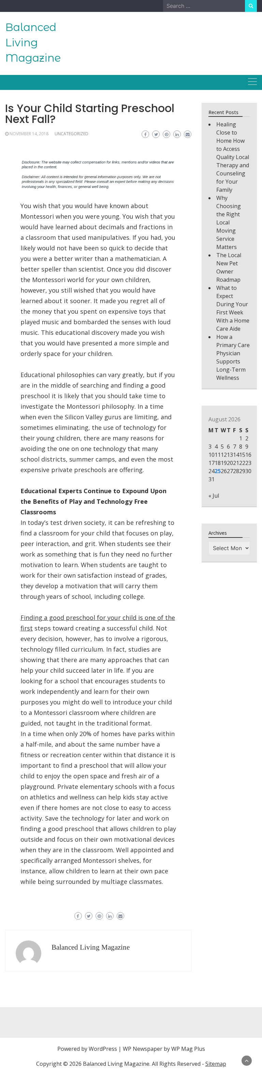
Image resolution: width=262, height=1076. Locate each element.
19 (224, 463)
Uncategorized (71, 134)
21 (236, 463)
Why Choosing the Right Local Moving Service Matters (228, 222)
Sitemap (215, 1063)
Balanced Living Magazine (33, 42)
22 (242, 463)
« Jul (213, 495)
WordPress (103, 1048)
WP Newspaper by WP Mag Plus (164, 1048)
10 (211, 454)
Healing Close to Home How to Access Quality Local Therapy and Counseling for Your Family (232, 157)
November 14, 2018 (29, 134)
